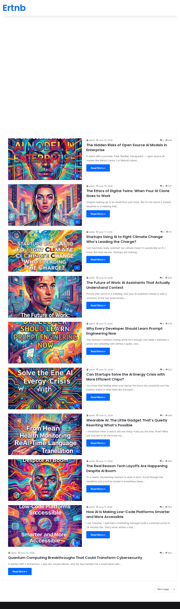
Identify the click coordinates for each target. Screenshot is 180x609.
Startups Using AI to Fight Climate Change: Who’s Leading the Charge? (124, 239)
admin (92, 140)
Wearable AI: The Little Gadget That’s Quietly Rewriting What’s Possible (126, 423)
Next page (163, 589)
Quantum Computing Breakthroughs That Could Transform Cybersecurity (75, 557)
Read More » (98, 167)
